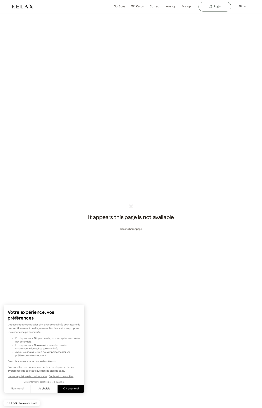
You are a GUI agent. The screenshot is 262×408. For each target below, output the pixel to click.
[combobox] (245, 6)
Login (217, 6)
